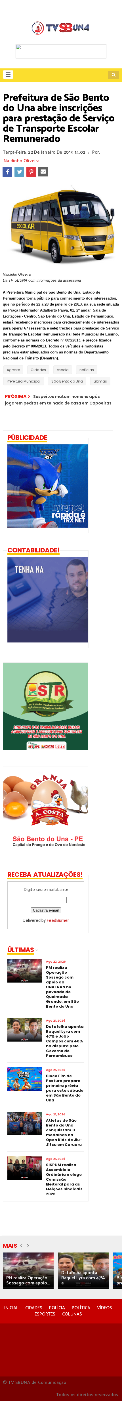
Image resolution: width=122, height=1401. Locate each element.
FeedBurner (58, 920)
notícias (86, 369)
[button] (8, 74)
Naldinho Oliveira (21, 161)
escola (63, 369)
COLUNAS (72, 1314)
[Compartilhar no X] (19, 172)
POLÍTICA (81, 1308)
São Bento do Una (67, 381)
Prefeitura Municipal (24, 381)
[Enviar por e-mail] (43, 172)
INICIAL (11, 1308)
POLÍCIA (57, 1308)
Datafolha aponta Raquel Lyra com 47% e (83, 1278)
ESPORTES (45, 1314)
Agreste (13, 369)
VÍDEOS (104, 1308)
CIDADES (33, 1308)
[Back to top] (107, 1387)
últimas (100, 381)
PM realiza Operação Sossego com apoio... (28, 1280)
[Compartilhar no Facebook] (7, 172)
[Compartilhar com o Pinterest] (31, 172)
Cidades (38, 369)
